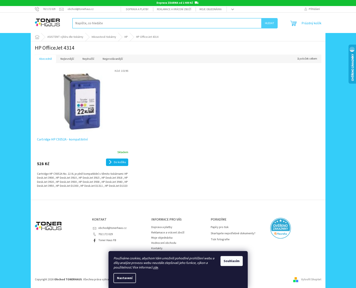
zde (155, 267)
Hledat (269, 23)
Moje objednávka (211, 9)
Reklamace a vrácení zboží (174, 9)
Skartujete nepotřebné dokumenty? (233, 234)
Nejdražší (88, 59)
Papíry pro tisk (220, 227)
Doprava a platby (137, 9)
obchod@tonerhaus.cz (112, 228)
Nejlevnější (67, 59)
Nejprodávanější (113, 59)
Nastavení (124, 278)
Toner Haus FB (107, 240)
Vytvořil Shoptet (311, 279)
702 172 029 (105, 234)
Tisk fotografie (220, 240)
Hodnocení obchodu (163, 243)
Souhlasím (232, 261)
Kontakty (157, 248)
